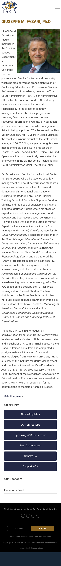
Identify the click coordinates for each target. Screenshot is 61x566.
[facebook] (33, 516)
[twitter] (23, 516)
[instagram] (28, 516)
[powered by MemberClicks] (30, 548)
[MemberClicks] (9, 7)
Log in (42, 528)
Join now (18, 528)
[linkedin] (38, 516)
